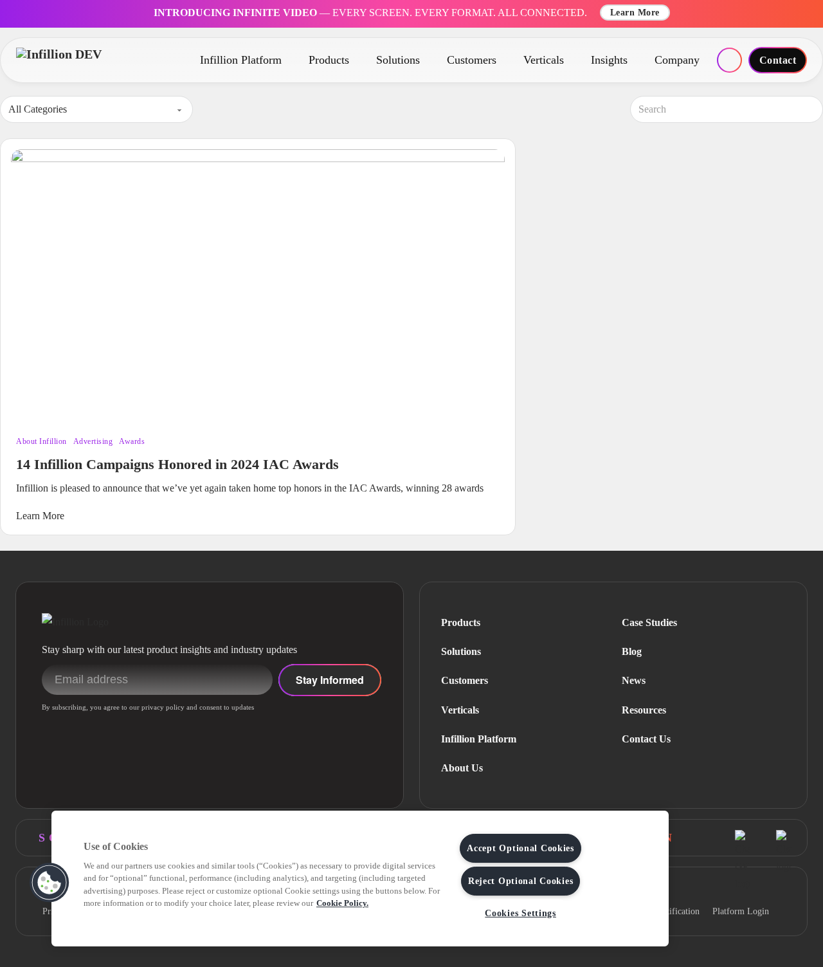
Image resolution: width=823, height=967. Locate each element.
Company (677, 59)
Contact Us (646, 738)
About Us (462, 767)
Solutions (398, 59)
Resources (644, 710)
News (634, 680)
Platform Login (740, 911)
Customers (471, 59)
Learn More (635, 12)
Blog (632, 651)
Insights (609, 59)
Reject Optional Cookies (521, 881)
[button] (49, 882)
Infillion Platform (241, 59)
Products (329, 59)
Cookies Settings (520, 913)
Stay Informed (330, 679)
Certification (677, 911)
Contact (778, 60)
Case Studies (649, 622)
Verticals (543, 59)
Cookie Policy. (342, 903)
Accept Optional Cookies (520, 848)
